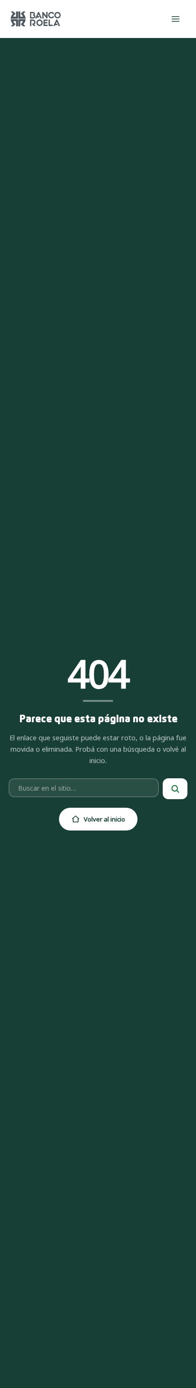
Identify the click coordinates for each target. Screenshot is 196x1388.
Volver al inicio (104, 819)
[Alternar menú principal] (176, 19)
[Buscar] (175, 788)
